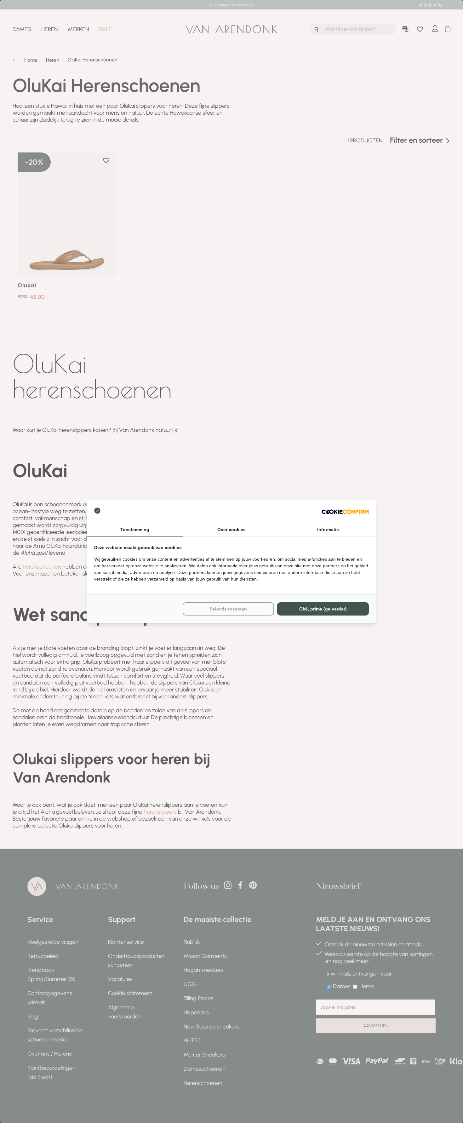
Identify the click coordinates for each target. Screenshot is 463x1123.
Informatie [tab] (328, 529)
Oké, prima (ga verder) (323, 608)
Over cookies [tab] (231, 529)
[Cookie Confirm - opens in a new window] (345, 511)
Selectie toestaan (228, 608)
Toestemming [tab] (134, 529)
